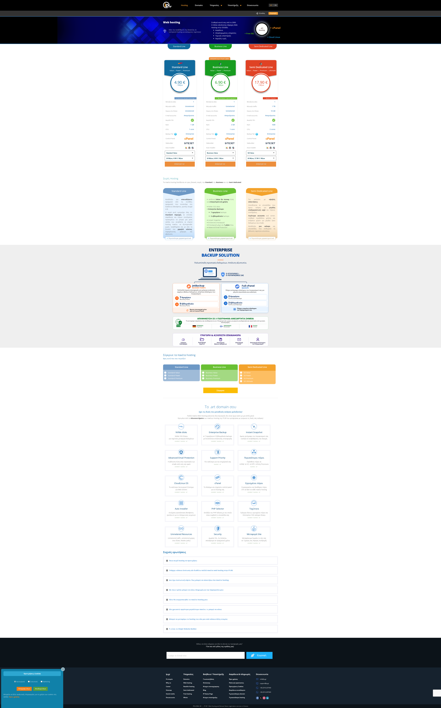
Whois (185, 697)
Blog (204, 690)
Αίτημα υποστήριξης (210, 697)
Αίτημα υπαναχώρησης (211, 686)
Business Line (221, 46)
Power (178, 70)
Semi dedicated (188, 690)
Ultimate (272, 70)
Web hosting (187, 683)
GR (271, 5)
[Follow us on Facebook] (257, 699)
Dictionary (206, 683)
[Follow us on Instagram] (264, 699)
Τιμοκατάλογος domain (237, 694)
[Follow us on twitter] (260, 699)
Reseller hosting (188, 686)
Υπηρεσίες (214, 5)
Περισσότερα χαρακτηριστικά (179, 238)
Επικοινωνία (252, 5)
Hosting (184, 5)
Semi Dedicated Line (263, 46)
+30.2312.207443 (265, 692)
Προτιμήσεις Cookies (236, 686)
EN (276, 5)
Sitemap (169, 690)
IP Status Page (208, 694)
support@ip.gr (264, 683)
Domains (199, 5)
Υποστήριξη (233, 5)
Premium (186, 70)
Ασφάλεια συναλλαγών (237, 690)
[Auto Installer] (189, 148)
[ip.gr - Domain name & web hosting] (167, 5)
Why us (168, 683)
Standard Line (179, 46)
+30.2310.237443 (265, 688)
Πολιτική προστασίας (236, 683)
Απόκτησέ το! (179, 164)
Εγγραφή (273, 13)
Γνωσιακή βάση (208, 679)
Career (168, 686)
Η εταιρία (169, 679)
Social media (170, 694)
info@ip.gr (263, 679)
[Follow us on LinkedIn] (267, 699)
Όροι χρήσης (233, 679)
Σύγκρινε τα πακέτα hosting (179, 356)
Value (172, 70)
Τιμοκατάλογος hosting (237, 697)
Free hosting (187, 694)
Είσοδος (262, 13)
